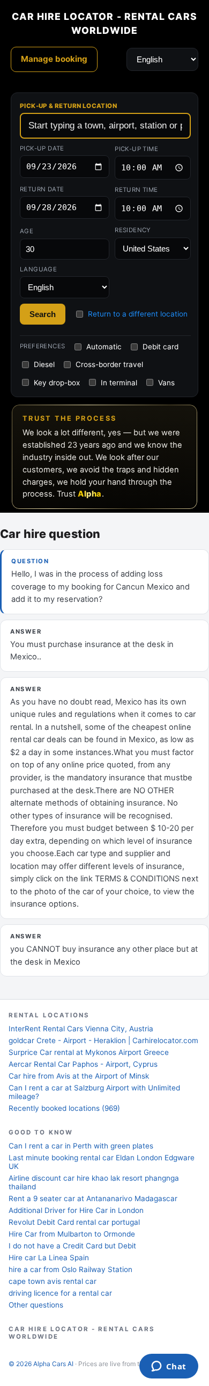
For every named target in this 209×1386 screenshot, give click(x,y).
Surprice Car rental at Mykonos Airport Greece (89, 1052)
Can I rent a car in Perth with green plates (81, 1145)
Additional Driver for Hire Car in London (76, 1210)
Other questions (36, 1305)
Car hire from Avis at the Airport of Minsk (79, 1076)
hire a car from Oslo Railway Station (70, 1269)
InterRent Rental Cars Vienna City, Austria (81, 1028)
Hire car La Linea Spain (49, 1257)
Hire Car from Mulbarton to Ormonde (72, 1234)
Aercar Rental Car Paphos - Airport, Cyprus (83, 1064)
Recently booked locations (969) (64, 1108)
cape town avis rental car (52, 1281)
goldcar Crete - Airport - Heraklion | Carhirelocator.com (103, 1040)
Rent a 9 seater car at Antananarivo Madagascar (93, 1198)
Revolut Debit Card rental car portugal (74, 1222)
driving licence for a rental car (60, 1293)
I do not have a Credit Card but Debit (72, 1245)
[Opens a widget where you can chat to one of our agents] (168, 1367)
